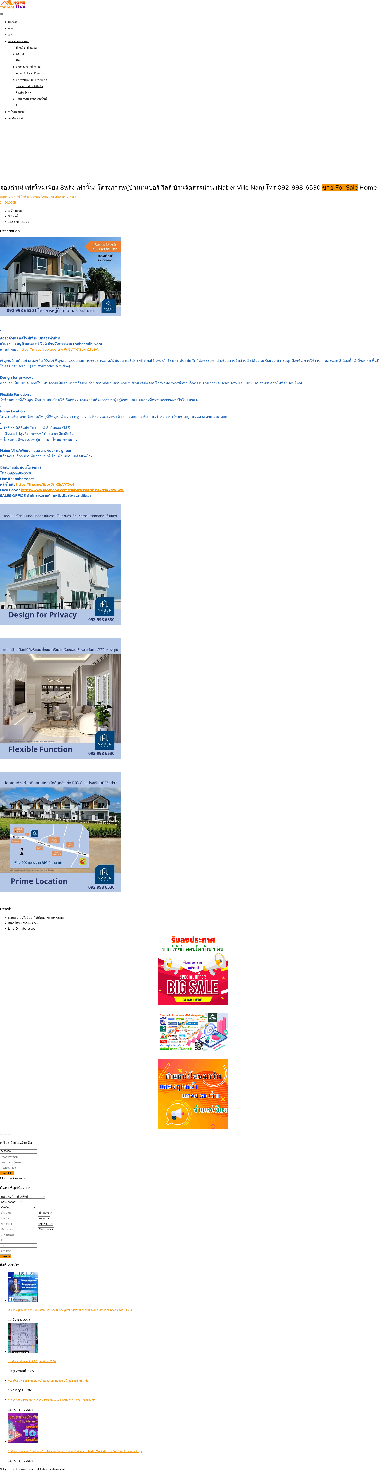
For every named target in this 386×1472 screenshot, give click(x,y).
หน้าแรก (13, 22)
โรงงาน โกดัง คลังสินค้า (29, 86)
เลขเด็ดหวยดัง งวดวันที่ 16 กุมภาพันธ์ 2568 (32, 1361)
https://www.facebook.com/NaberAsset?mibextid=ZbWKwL (72, 490)
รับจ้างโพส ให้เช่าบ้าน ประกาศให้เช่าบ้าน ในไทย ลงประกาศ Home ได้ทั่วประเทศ (51, 1400)
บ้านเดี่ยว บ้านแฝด (26, 47)
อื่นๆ (18, 105)
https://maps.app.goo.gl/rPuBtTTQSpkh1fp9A (59, 349)
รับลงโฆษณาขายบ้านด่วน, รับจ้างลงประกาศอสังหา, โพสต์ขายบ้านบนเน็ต (48, 1380)
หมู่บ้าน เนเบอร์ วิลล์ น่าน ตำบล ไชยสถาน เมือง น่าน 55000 (38, 197)
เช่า (10, 35)
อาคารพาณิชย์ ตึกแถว (28, 67)
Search (6, 1256)
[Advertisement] (193, 153)
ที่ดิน (18, 60)
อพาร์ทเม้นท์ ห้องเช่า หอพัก (31, 80)
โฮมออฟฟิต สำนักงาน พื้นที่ (31, 99)
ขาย (10, 28)
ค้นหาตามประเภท (18, 41)
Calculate (7, 1173)
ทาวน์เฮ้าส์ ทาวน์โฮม (28, 73)
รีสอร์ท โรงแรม (24, 92)
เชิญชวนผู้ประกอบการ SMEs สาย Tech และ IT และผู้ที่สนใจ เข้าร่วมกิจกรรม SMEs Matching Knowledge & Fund (70, 1310)
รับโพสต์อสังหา (16, 112)
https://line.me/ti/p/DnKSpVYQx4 (45, 484)
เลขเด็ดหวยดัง (16, 118)
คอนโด (20, 54)
